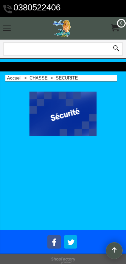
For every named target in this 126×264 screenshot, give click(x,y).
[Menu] (7, 29)
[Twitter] (70, 242)
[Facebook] (54, 242)
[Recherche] (116, 49)
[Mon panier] (115, 28)
